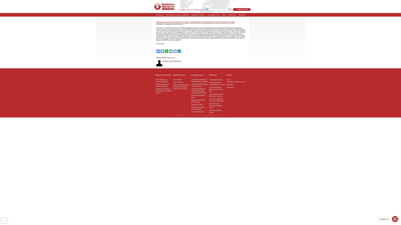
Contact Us (181, 9)
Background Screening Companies (178, 15)
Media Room (198, 9)
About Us (190, 9)
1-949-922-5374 (242, 9)
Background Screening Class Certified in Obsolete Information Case (195, 22)
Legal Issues (171, 57)
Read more (160, 43)
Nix (169, 61)
